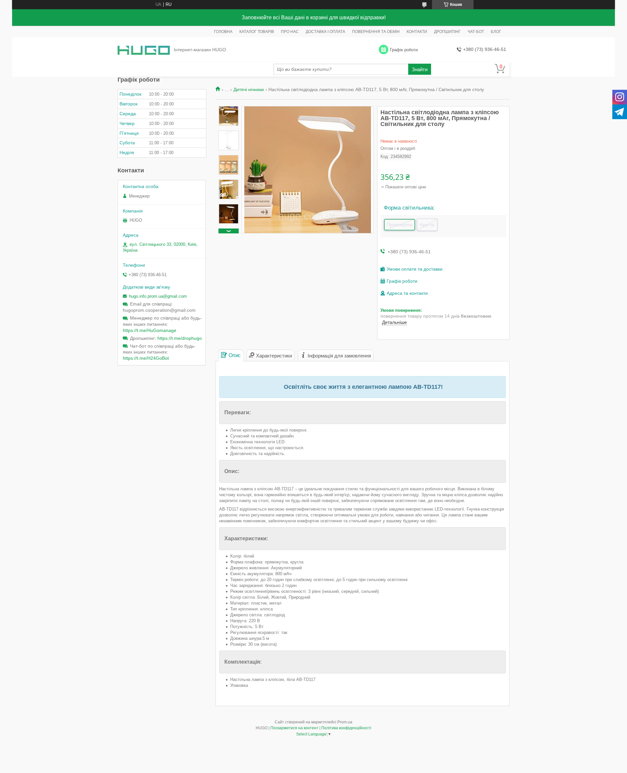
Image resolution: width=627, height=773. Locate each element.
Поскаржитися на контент (294, 728)
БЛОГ (496, 31)
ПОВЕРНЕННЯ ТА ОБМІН (376, 31)
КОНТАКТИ (417, 31)
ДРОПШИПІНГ (447, 31)
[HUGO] (144, 50)
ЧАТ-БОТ (476, 31)
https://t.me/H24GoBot (146, 358)
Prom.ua (344, 722)
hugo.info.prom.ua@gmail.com (158, 296)
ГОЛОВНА (223, 31)
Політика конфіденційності (346, 728)
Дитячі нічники (248, 89)
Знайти (419, 69)
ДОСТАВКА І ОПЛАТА (325, 31)
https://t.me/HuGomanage (149, 330)
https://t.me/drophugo (179, 338)
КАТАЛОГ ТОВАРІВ (256, 31)
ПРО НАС (290, 31)
